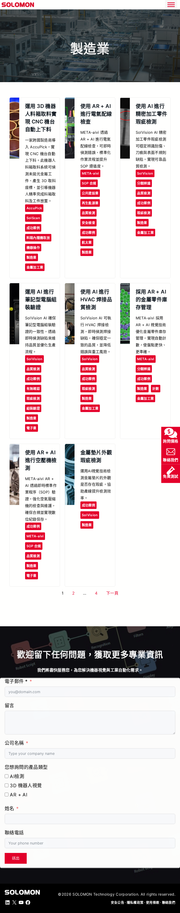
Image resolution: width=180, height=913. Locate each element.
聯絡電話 (14, 833)
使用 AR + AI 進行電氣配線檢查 (96, 114)
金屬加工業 (34, 267)
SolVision (145, 173)
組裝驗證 (33, 408)
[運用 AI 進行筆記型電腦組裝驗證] (14, 287)
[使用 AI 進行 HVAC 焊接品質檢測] (70, 287)
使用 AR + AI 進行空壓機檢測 (41, 460)
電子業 (31, 428)
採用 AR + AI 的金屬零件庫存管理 (151, 299)
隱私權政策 (135, 902)
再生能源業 (90, 203)
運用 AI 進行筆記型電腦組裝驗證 (41, 299)
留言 (9, 705)
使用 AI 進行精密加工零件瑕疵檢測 (151, 114)
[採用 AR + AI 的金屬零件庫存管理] (125, 287)
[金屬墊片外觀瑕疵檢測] (70, 448)
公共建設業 (90, 193)
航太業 (87, 242)
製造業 (31, 257)
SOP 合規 (89, 183)
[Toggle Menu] (171, 4)
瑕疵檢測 (143, 213)
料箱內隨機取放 (38, 238)
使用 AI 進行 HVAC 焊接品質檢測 (96, 299)
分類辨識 (143, 183)
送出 (15, 858)
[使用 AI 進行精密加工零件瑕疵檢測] (125, 101)
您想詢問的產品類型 (26, 767)
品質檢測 (88, 213)
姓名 (9, 808)
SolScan (33, 218)
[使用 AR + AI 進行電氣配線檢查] (70, 101)
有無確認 (33, 388)
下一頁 (112, 593)
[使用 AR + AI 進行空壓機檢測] (14, 448)
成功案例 (33, 228)
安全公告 (117, 902)
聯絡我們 (168, 902)
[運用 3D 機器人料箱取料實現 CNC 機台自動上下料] (14, 101)
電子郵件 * (16, 681)
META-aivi (90, 173)
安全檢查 (88, 223)
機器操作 (33, 247)
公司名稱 (14, 743)
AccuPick (34, 208)
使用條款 (152, 902)
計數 (155, 388)
